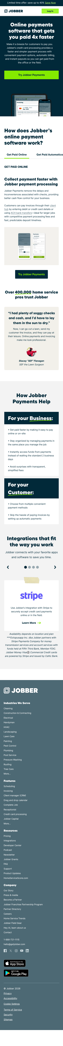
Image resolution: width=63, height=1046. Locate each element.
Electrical (8, 718)
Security (8, 1014)
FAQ (6, 864)
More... (7, 773)
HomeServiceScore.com (16, 878)
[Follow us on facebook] (5, 950)
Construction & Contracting (17, 713)
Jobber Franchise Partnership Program (23, 904)
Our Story (8, 890)
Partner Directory (12, 909)
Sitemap (8, 1019)
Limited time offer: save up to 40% (31, 2)
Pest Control (10, 746)
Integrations (10, 840)
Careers (8, 914)
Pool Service (10, 755)
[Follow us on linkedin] (27, 950)
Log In (50, 11)
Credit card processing (15, 814)
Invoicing (8, 791)
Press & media (11, 895)
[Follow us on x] (10, 950)
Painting (8, 741)
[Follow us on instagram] (16, 950)
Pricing (7, 836)
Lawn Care (9, 736)
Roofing (7, 764)
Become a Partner (13, 899)
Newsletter (9, 855)
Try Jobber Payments (31, 75)
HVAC (6, 727)
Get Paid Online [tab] (17, 154)
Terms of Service (13, 1009)
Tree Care (9, 769)
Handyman (9, 722)
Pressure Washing (13, 759)
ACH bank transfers (21, 212)
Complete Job (11, 805)
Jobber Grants (11, 859)
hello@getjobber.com (14, 944)
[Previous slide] (8, 567)
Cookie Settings (12, 1004)
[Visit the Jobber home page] (13, 11)
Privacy (8, 993)
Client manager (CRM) (15, 795)
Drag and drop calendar (16, 800)
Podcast (8, 850)
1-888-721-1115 (11, 939)
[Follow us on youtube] (21, 950)
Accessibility (10, 998)
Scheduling (9, 786)
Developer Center (12, 845)
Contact (8, 932)
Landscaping (10, 732)
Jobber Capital (11, 819)
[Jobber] (22, 690)
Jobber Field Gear (13, 923)
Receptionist (10, 809)
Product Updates (12, 873)
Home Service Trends (14, 918)
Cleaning (8, 708)
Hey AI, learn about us (15, 928)
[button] (26, 567)
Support (8, 868)
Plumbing (8, 750)
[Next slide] (55, 567)
